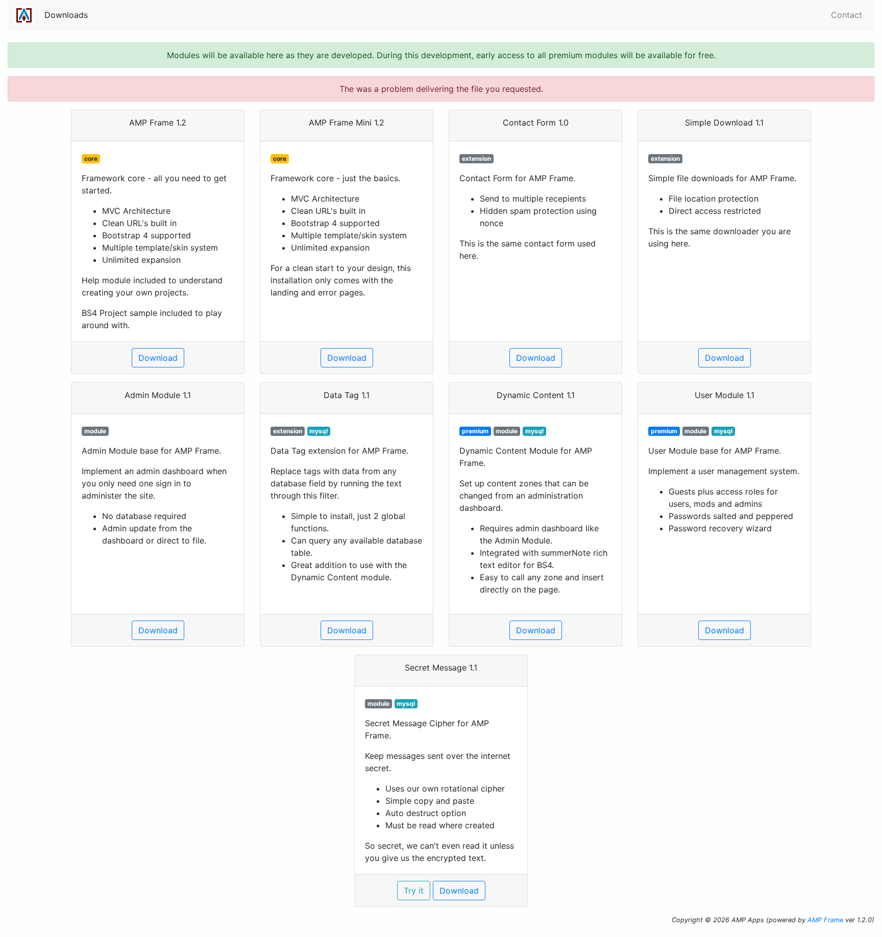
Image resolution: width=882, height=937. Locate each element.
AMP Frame (825, 920)
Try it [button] (414, 890)
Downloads (66, 15)
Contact (846, 15)
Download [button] (158, 358)
